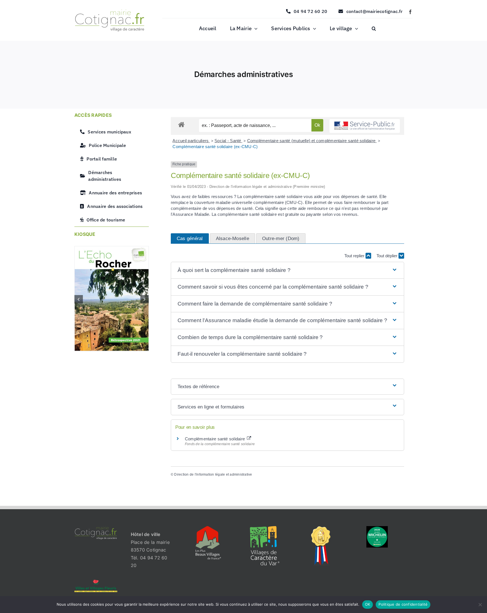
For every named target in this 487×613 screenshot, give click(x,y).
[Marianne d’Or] (321, 528)
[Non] (480, 604)
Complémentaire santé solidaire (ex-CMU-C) (215, 146)
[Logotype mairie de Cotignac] (109, 12)
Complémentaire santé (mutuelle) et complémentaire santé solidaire (312, 140)
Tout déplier (388, 255)
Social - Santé (228, 140)
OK (367, 604)
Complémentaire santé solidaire (215, 438)
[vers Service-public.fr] (364, 126)
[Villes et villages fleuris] (95, 582)
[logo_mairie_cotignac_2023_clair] (95, 528)
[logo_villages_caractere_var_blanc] (265, 528)
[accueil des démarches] (181, 124)
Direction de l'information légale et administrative (213, 474)
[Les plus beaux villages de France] (208, 528)
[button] (374, 29)
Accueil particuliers (191, 140)
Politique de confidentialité (403, 604)
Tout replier (355, 255)
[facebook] (410, 12)
